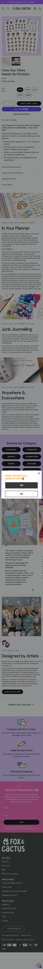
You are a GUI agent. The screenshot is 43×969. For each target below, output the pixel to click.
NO (21, 494)
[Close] (39, 473)
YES (21, 485)
